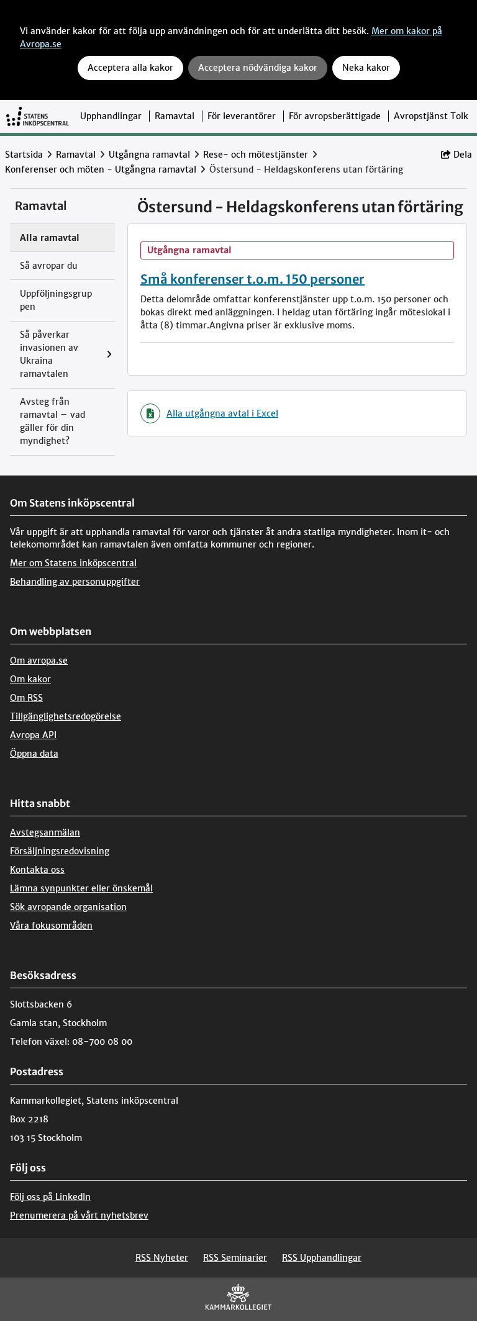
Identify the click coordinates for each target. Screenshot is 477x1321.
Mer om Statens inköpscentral (73, 563)
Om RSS (26, 697)
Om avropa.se (39, 660)
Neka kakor (366, 67)
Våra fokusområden (51, 925)
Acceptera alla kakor (130, 67)
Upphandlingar (111, 116)
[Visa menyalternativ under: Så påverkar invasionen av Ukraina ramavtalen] (112, 355)
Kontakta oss (37, 869)
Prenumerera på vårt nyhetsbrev (79, 1215)
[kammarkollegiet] (238, 1299)
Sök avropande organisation (68, 907)
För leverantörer (241, 116)
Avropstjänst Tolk (431, 116)
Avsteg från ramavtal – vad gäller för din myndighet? (52, 421)
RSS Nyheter (161, 1257)
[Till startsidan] (37, 116)
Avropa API (33, 735)
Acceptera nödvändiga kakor (257, 67)
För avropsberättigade (335, 116)
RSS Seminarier (235, 1257)
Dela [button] (462, 154)
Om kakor (30, 679)
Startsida (24, 154)
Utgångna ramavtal (149, 154)
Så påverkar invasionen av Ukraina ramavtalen (49, 354)
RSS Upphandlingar (321, 1257)
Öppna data (34, 753)
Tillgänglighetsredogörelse (65, 716)
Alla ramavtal (50, 237)
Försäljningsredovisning (59, 851)
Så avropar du (49, 265)
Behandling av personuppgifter (75, 581)
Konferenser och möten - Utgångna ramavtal (100, 169)
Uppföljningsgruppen (56, 300)
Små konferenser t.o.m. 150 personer (252, 279)
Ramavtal (174, 116)
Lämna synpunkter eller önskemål (81, 888)
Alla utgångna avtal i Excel (222, 413)
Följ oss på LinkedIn (50, 1196)
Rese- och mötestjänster (255, 154)
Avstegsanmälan (45, 832)
